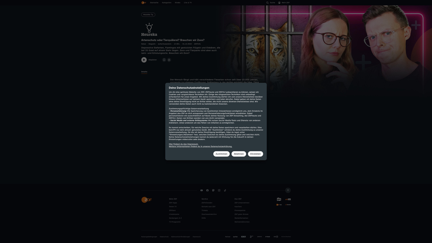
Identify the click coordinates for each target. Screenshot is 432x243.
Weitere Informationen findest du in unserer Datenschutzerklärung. (200, 146)
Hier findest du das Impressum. (183, 144)
